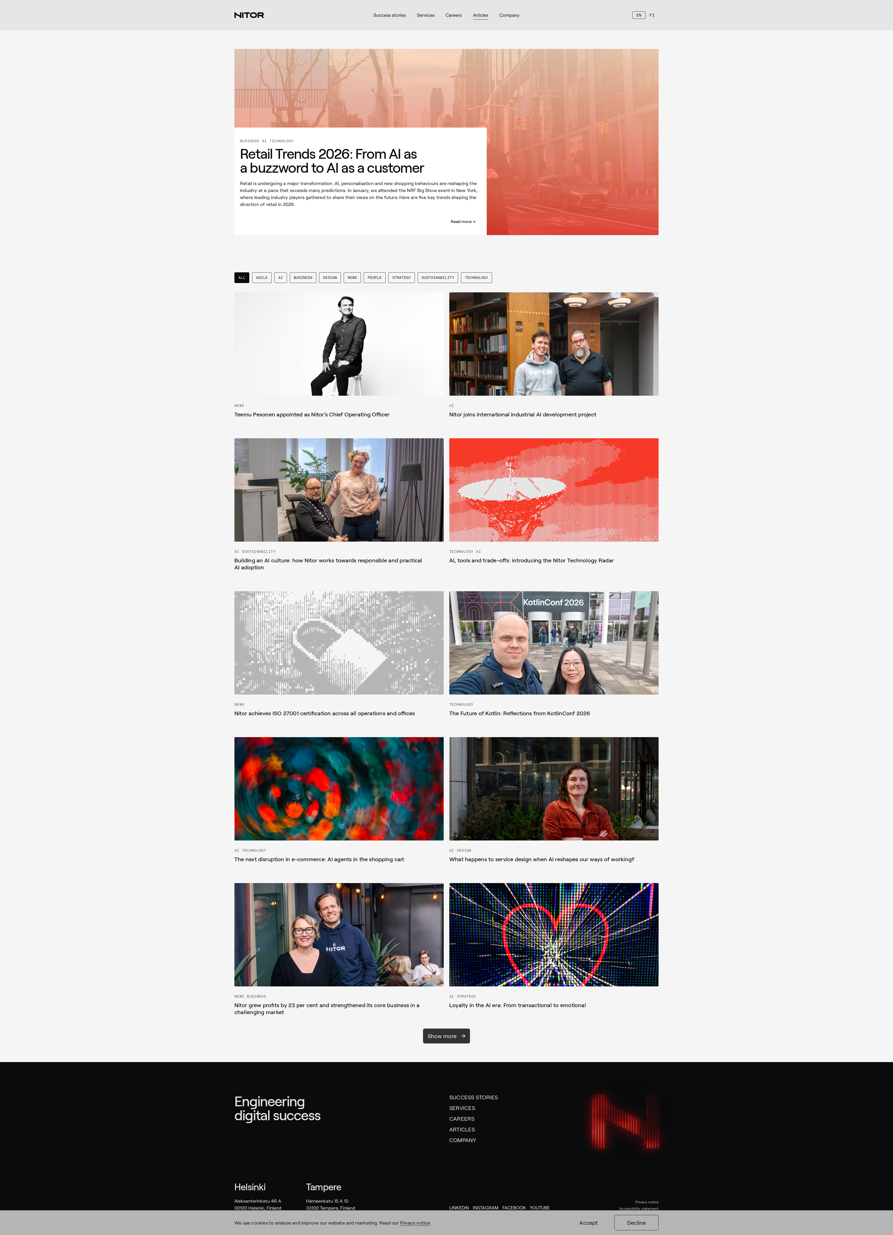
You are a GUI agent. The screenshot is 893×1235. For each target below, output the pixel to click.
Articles (462, 1129)
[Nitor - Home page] (249, 15)
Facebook (514, 1207)
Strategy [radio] (401, 277)
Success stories (473, 1097)
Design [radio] (330, 277)
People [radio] (375, 277)
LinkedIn (459, 1207)
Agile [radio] (262, 277)
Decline (636, 1222)
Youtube (540, 1207)
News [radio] (352, 277)
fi (652, 15)
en (638, 15)
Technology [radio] (476, 277)
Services (462, 1107)
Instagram (486, 1207)
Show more (442, 1036)
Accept (588, 1222)
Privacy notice (647, 1202)
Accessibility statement (639, 1208)
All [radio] (241, 277)
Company (462, 1140)
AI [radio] (280, 277)
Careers (462, 1118)
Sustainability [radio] (438, 277)
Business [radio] (303, 277)
